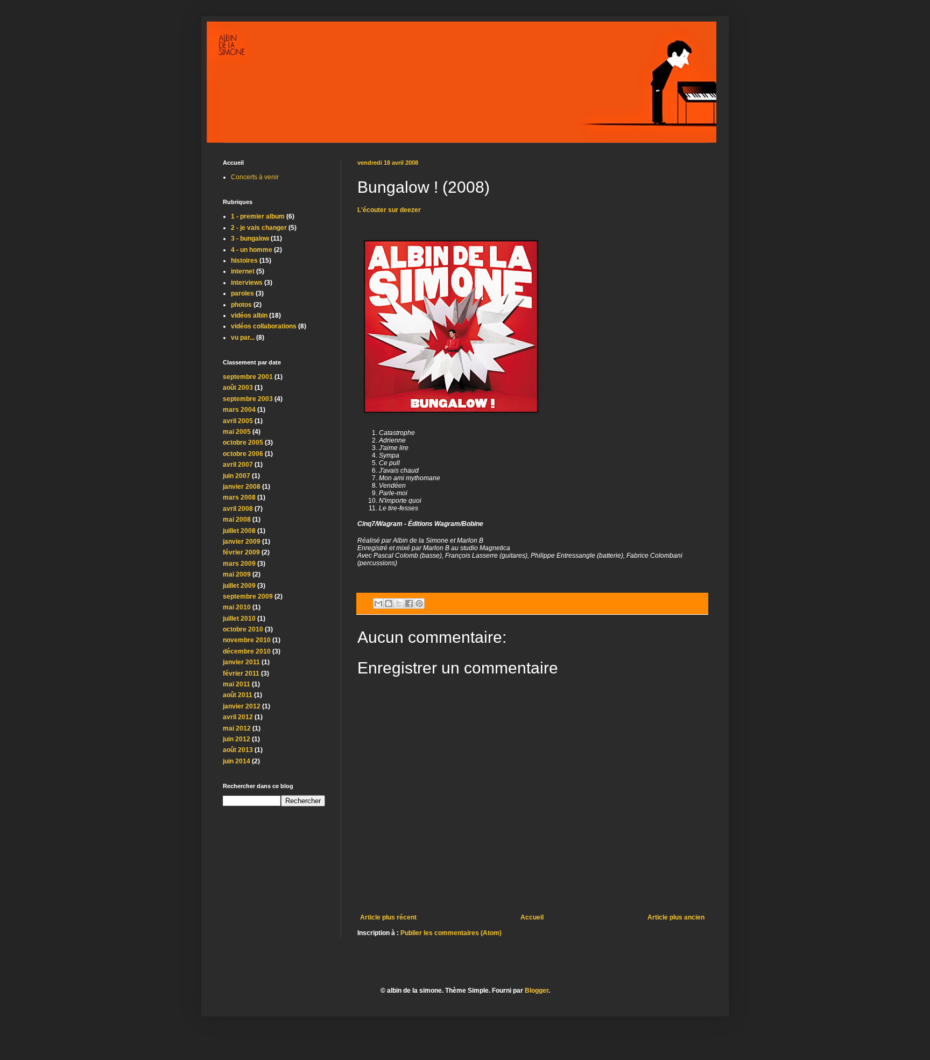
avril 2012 (238, 717)
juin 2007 (236, 476)
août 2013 (238, 750)
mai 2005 (237, 432)
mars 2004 (239, 409)
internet (243, 271)
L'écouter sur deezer (389, 210)
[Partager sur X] (398, 603)
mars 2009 (239, 563)
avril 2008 (238, 509)
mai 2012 (237, 728)
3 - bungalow (250, 238)
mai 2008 (237, 519)
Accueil (532, 917)
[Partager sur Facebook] (409, 603)
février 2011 (241, 673)
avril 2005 (238, 421)
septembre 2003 (248, 399)
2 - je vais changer (259, 227)
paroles (242, 293)
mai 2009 (237, 574)
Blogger (536, 990)
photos (241, 304)
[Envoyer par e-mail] (378, 603)
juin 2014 (236, 761)
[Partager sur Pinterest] (419, 603)
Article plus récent (388, 917)
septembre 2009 (248, 596)
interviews (247, 282)
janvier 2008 (241, 486)
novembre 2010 (247, 640)
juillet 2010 (239, 618)
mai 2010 (237, 607)
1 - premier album (258, 216)
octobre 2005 (243, 442)
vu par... (243, 337)
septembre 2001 (248, 377)
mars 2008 (239, 497)
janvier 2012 (241, 706)
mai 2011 (236, 684)
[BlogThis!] (388, 603)
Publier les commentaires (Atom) (451, 933)
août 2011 (237, 695)
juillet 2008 (239, 531)
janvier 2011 (241, 662)
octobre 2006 (243, 454)
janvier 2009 (241, 541)
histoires (244, 260)
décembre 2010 (247, 651)
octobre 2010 (243, 629)
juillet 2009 (239, 585)
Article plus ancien (675, 917)
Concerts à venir (255, 177)
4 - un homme (251, 250)
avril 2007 (238, 464)
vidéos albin (249, 315)
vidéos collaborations (264, 326)
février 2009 (241, 552)
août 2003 (238, 387)
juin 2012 (236, 739)
